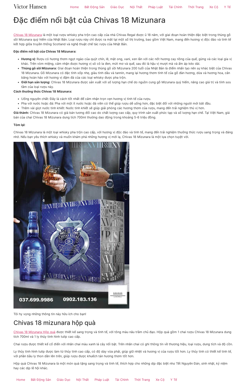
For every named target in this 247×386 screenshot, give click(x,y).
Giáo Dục (117, 7)
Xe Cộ (213, 7)
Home (74, 7)
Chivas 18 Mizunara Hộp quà (34, 332)
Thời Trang (196, 7)
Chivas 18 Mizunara (28, 35)
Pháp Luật (155, 7)
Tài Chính (175, 7)
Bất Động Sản (95, 7)
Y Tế (227, 7)
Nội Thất (136, 7)
